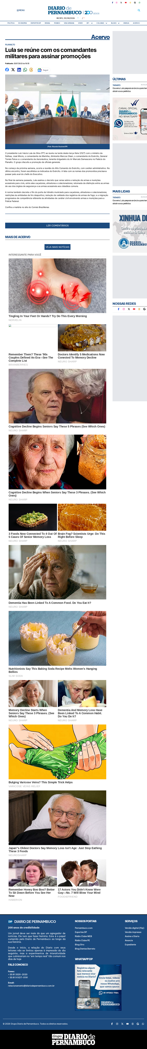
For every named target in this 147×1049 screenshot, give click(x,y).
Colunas (100, 23)
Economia (22, 23)
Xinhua (126, 23)
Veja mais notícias (57, 247)
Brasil (47, 23)
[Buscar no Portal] (139, 10)
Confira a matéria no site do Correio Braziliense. (27, 207)
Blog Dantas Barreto (85, 948)
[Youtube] (126, 2)
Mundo (57, 23)
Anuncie (129, 940)
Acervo (136, 23)
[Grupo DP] (73, 1039)
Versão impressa (133, 932)
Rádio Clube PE (82, 940)
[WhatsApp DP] (139, 2)
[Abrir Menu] (18, 10)
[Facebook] (114, 2)
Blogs (113, 23)
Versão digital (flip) (134, 928)
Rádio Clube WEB (83, 936)
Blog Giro (79, 944)
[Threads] (130, 2)
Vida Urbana (69, 23)
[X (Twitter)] (121, 2)
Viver (80, 23)
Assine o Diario (132, 936)
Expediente (130, 944)
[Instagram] (116, 2)
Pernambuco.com (84, 928)
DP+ (88, 23)
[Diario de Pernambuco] (73, 10)
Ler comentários (57, 225)
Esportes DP (36, 23)
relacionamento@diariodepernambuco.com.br (31, 986)
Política (10, 23)
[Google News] (135, 2)
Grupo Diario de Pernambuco (25, 1024)
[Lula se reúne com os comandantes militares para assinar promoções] (7, 69)
